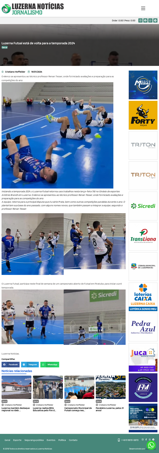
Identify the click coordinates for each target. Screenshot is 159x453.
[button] (11, 364)
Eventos (51, 440)
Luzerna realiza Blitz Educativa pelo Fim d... (44, 409)
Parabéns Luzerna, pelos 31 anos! (110, 409)
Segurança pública (34, 440)
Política (62, 440)
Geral (4, 401)
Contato (73, 440)
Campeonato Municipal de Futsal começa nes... (78, 409)
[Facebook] (145, 20)
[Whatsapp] (150, 20)
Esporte (17, 440)
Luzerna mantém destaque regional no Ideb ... (16, 409)
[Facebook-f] (146, 440)
